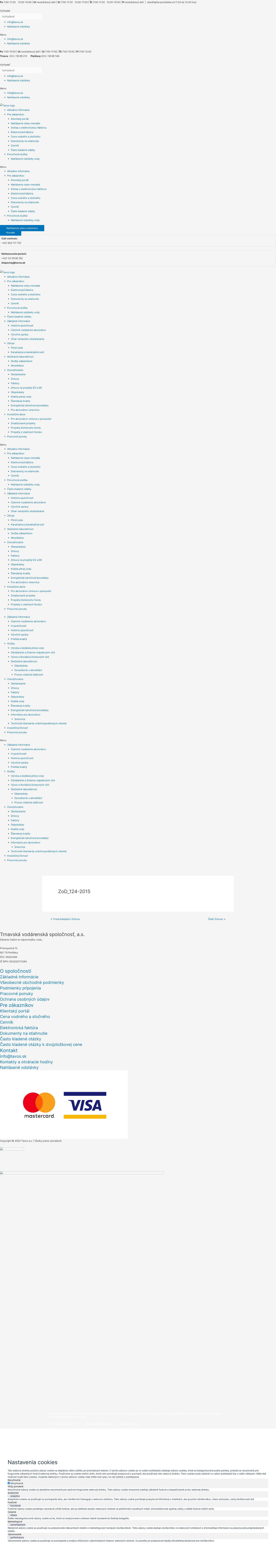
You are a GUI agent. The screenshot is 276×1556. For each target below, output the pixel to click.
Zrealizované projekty (23, 423)
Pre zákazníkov (15, 114)
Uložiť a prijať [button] (17, 1545)
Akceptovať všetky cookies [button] (64, 1424)
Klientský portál (20, 118)
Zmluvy (15, 378)
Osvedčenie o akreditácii (28, 670)
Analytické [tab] (13, 1492)
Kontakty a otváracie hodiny (26, 1061)
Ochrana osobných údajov (25, 999)
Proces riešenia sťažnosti (28, 674)
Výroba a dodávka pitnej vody (27, 647)
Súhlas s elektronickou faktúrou (29, 127)
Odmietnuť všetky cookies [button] (99, 1424)
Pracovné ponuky (17, 436)
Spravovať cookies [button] (129, 1424)
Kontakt (9, 1050)
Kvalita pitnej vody (21, 396)
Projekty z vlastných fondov (26, 432)
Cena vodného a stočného (25, 136)
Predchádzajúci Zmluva (65, 919)
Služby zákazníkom (21, 361)
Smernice (19, 719)
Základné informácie (18, 321)
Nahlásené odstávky (18, 26)
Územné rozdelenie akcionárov (28, 330)
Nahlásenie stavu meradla (25, 123)
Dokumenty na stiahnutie (25, 141)
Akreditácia (17, 365)
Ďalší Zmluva (217, 919)
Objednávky (17, 392)
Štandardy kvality (20, 400)
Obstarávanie (18, 374)
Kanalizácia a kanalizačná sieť (27, 352)
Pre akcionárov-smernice (25, 409)
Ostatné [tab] (12, 1512)
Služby (11, 643)
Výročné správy (19, 334)
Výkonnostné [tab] (14, 1534)
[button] (138, 35)
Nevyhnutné (16, 1483)
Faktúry (15, 383)
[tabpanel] (138, 1489)
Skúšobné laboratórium (20, 356)
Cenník (15, 145)
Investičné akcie (16, 414)
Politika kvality (19, 639)
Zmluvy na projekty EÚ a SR (26, 387)
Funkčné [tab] (12, 1502)
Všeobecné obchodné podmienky (32, 982)
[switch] (9, 1496)
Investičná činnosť (17, 727)
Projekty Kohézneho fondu (26, 427)
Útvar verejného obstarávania (27, 338)
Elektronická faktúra (22, 132)
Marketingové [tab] (15, 1521)
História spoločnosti (22, 325)
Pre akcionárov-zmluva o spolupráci (31, 418)
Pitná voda (17, 347)
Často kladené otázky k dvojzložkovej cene (41, 1044)
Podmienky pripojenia (20, 988)
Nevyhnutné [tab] (14, 1480)
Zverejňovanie (15, 370)
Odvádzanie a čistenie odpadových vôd (33, 652)
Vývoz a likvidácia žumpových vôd (30, 656)
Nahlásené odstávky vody (25, 158)
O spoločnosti (18, 625)
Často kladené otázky (23, 149)
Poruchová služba (17, 154)
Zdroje (11, 343)
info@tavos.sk (15, 22)
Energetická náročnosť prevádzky (30, 405)
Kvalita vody (17, 701)
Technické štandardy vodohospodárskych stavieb (39, 723)
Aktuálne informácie (18, 109)
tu (85, 1416)
